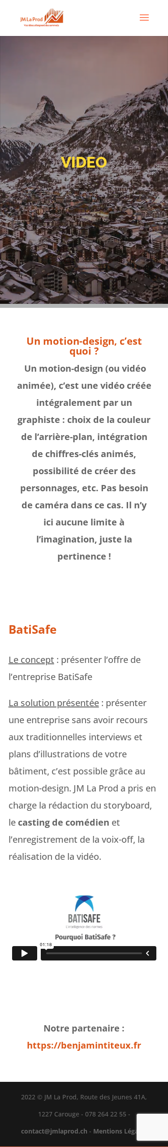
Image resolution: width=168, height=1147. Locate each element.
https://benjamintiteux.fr (84, 1045)
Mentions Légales (120, 1131)
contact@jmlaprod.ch (54, 1131)
